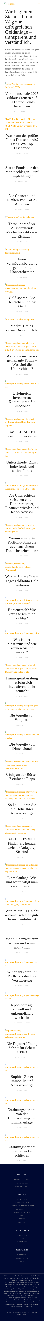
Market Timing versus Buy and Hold (22, 328)
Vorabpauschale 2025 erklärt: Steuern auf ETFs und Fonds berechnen (22, 100)
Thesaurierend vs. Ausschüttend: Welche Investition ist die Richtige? (22, 230)
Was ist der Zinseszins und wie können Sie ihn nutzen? (22, 646)
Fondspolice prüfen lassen (22, 1206)
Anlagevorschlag (22, 1202)
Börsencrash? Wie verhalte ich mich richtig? (22, 614)
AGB (22, 1261)
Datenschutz (22, 1258)
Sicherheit (22, 1241)
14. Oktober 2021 (22, 1057)
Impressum (22, 1254)
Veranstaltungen (22, 1212)
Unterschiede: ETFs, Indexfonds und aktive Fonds (22, 466)
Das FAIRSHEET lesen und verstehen (22, 434)
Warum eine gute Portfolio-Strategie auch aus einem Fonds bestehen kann (22, 544)
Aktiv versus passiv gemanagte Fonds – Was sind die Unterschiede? (22, 362)
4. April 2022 (22, 818)
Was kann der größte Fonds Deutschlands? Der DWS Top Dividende (22, 141)
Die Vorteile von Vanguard (22, 717)
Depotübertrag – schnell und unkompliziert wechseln (22, 1011)
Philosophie (22, 1235)
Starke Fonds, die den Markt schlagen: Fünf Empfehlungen (22, 172)
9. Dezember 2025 (22, 111)
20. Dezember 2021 (22, 1023)
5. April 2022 (22, 725)
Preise (22, 1219)
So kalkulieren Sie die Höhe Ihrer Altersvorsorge (22, 809)
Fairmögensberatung (20, 1312)
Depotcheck (22, 1199)
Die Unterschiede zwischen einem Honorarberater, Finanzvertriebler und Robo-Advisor (22, 503)
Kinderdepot (22, 1209)
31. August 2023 (22, 209)
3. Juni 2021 (22, 1090)
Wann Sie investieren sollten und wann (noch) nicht (22, 943)
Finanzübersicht (22, 1179)
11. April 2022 (22, 441)
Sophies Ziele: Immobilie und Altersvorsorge (22, 1081)
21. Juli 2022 (22, 335)
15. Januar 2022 (22, 985)
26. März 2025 (22, 153)
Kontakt (22, 1222)
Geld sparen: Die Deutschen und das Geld (22, 302)
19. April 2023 (22, 311)
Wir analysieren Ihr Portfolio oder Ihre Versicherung (22, 976)
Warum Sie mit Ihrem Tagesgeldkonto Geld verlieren (21, 581)
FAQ (22, 1215)
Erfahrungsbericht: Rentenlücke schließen (22, 1151)
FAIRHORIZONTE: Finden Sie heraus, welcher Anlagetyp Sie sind (22, 845)
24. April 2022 (22, 411)
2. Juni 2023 (22, 277)
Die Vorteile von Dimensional (22, 746)
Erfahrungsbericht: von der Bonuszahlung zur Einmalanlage (22, 1116)
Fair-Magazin (22, 1183)
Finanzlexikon (22, 1186)
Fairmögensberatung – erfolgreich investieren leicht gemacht (22, 684)
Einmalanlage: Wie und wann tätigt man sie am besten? (22, 882)
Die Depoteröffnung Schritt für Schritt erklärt (22, 1048)
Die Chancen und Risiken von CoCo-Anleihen (22, 200)
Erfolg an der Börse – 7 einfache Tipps (22, 776)
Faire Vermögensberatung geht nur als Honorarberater (22, 265)
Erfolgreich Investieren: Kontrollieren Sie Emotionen (22, 399)
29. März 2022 (22, 952)
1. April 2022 (22, 924)
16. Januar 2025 (22, 181)
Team (22, 1238)
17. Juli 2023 (22, 241)
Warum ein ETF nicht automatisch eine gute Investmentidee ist (22, 915)
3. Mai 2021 (22, 1160)
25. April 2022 (22, 374)
